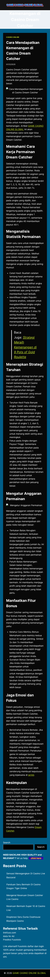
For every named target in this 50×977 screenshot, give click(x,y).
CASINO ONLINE (12, 37)
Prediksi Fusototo (12, 939)
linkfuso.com (9, 932)
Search (6, 842)
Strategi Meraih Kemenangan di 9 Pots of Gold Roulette (25, 347)
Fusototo (22, 946)
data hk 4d (8, 936)
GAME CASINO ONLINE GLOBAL (29, 973)
